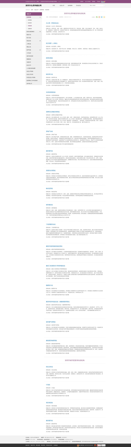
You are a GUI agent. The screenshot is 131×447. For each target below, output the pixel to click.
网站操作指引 (49, 445)
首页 (54, 5)
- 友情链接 (55, 445)
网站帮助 (43, 445)
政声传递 (29, 49)
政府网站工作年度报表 (32, 80)
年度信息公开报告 (31, 77)
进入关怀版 (87, 1)
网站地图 (38, 445)
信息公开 (62, 5)
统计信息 (29, 37)
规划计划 (29, 34)
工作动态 (29, 53)
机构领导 (30, 22)
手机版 (98, 1)
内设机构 (47, 9)
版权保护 (28, 445)
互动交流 (78, 5)
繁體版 (93, 1)
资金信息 (29, 40)
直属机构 (30, 28)
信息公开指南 (30, 71)
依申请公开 (29, 83)
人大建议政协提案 (31, 68)
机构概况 (30, 20)
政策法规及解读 (30, 31)
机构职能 (42, 9)
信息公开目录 (30, 74)
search (104, 5)
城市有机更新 (30, 56)
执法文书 (29, 65)
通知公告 (29, 46)
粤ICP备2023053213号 (49, 437)
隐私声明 (33, 445)
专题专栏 (29, 62)
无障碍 (81, 1)
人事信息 (29, 43)
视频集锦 (29, 59)
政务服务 (70, 5)
